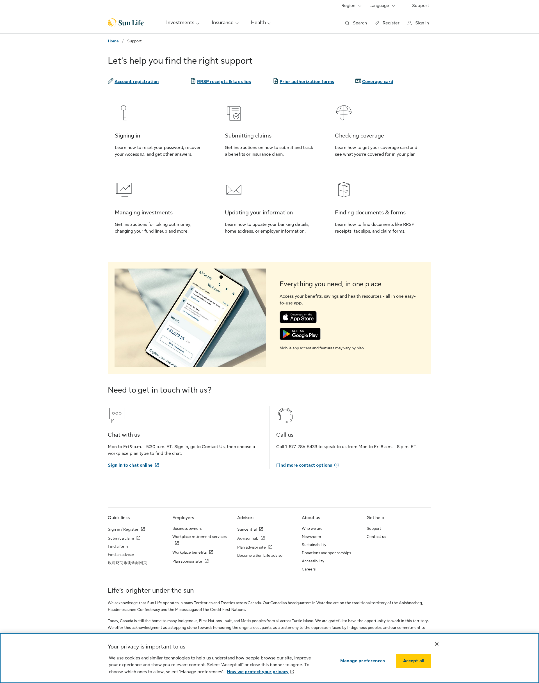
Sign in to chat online (130, 465)
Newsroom (311, 536)
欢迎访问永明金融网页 (127, 562)
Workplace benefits (189, 552)
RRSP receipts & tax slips (224, 81)
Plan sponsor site (187, 561)
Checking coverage (359, 135)
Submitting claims (248, 135)
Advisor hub (247, 538)
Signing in (127, 135)
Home (113, 41)
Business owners (187, 528)
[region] (269, 658)
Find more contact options (304, 465)
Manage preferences (362, 660)
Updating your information (259, 212)
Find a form (118, 546)
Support (420, 5)
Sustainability (314, 544)
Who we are (312, 528)
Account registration (137, 81)
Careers (309, 569)
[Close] (437, 644)
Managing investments (144, 212)
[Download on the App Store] (298, 316)
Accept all (413, 660)
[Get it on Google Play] (300, 333)
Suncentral (247, 529)
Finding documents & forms (370, 212)
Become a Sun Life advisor (260, 555)
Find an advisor (121, 554)
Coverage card (377, 81)
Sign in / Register (123, 529)
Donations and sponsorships (326, 553)
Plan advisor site (251, 547)
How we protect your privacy (258, 671)
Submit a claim (121, 538)
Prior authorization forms (307, 81)
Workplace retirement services (199, 536)
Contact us (376, 536)
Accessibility (313, 561)
